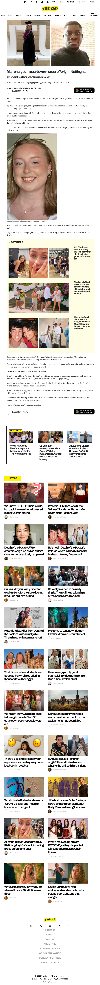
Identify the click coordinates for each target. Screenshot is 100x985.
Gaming (37, 15)
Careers (50, 939)
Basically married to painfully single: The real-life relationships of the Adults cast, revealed (66, 593)
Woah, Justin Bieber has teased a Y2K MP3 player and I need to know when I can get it (23, 804)
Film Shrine (94, 15)
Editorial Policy (50, 948)
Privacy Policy (50, 962)
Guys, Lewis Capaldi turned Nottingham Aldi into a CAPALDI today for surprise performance (79, 451)
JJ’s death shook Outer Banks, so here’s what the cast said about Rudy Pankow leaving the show (67, 804)
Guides (67, 15)
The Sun (17, 116)
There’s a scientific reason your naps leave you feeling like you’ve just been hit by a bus (23, 762)
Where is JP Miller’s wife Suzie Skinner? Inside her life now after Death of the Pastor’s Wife (67, 509)
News (3, 15)
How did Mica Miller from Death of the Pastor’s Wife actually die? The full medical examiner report (24, 634)
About (50, 935)
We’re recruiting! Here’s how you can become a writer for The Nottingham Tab (20, 449)
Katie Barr (16, 91)
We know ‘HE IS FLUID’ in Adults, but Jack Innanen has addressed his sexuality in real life (23, 509)
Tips (92, 2)
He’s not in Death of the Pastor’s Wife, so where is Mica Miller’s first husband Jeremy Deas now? (82, 323)
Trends (28, 15)
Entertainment (15, 15)
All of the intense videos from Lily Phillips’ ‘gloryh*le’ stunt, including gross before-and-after (82, 253)
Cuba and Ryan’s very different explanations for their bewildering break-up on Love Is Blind (23, 593)
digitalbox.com (51, 982)
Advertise (82, 2)
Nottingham (55, 232)
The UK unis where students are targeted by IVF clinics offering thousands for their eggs (22, 676)
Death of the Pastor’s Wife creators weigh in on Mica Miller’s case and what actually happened (24, 551)
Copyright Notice (50, 953)
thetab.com (45, 976)
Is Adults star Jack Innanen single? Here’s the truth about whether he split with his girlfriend (67, 762)
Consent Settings (50, 958)
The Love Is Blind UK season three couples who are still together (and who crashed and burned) (82, 288)
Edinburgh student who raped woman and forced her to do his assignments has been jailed (66, 717)
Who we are (57, 2)
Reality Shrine (79, 15)
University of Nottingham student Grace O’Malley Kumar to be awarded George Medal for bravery (50, 452)
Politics (47, 15)
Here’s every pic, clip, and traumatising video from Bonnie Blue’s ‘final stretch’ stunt (66, 676)
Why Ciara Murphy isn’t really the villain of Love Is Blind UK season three (23, 890)
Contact (70, 2)
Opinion (57, 15)
